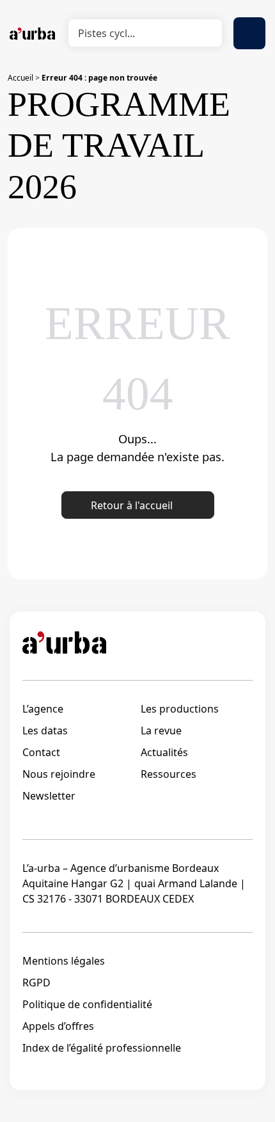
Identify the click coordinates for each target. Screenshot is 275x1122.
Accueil (20, 77)
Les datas (45, 730)
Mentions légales (63, 961)
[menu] (249, 33)
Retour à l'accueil (132, 505)
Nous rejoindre (58, 774)
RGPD (36, 983)
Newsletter (48, 796)
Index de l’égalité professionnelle (101, 1048)
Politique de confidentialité (87, 1004)
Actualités (164, 752)
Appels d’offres (58, 1026)
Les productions (180, 709)
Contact (41, 752)
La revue (161, 730)
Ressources (168, 774)
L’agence (42, 709)
